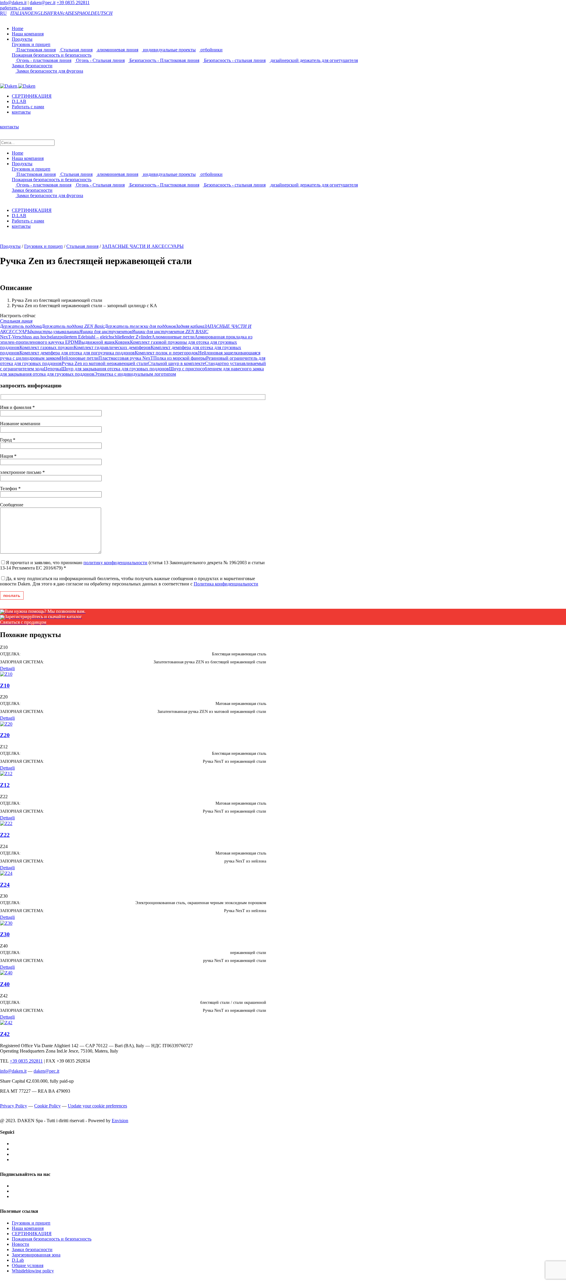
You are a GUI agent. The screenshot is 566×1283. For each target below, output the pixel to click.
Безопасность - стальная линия (234, 60)
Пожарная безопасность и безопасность (51, 55)
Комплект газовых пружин (46, 347)
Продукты (22, 39)
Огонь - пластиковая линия (43, 60)
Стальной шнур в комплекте (176, 363)
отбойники (211, 49)
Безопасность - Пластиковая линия (163, 60)
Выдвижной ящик (96, 342)
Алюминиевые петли (173, 336)
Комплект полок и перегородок (166, 352)
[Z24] (6, 872)
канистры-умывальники (55, 331)
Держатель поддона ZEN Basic (73, 326)
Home (17, 28)
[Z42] (6, 1022)
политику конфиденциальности (115, 562)
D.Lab (18, 1260)
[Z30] (6, 922)
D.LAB (19, 101)
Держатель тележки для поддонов (140, 326)
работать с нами (16, 7)
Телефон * (10, 488)
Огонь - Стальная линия (100, 60)
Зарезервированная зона (36, 1254)
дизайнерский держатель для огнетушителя (313, 60)
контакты (21, 111)
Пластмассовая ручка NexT (125, 358)
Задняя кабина (190, 326)
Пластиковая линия (35, 49)
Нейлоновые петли (79, 358)
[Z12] (6, 773)
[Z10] (6, 673)
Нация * (8, 456)
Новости (20, 1244)
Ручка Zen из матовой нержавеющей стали (105, 363)
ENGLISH (41, 13)
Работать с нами (28, 106)
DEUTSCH (102, 13)
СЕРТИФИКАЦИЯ (32, 96)
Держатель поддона (21, 326)
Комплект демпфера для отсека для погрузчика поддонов (77, 352)
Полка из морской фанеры (179, 358)
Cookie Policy (47, 1105)
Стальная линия (76, 49)
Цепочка (52, 368)
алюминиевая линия (117, 49)
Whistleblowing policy (33, 1270)
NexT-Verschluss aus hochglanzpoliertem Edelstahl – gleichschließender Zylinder (76, 336)
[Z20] (6, 723)
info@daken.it (13, 2)
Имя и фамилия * (17, 407)
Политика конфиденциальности (226, 583)
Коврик (122, 342)
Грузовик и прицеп (31, 44)
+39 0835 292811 (73, 2)
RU (3, 13)
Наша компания (28, 33)
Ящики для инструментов (105, 331)
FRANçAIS (61, 13)
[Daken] (17, 85)
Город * (7, 439)
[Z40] (6, 972)
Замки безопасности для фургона (49, 70)
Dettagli (7, 668)
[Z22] (6, 823)
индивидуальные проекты (169, 49)
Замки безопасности (32, 65)
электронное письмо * (22, 472)
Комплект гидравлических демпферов (112, 347)
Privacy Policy (13, 1105)
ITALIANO (20, 13)
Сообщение (11, 504)
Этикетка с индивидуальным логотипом (135, 374)
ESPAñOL (81, 13)
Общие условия (27, 1265)
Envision (120, 1120)
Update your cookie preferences (97, 1105)
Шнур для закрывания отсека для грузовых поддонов (115, 368)
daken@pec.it (42, 2)
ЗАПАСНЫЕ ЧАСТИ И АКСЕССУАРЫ (143, 246)
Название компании (20, 423)
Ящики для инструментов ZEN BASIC (170, 331)
